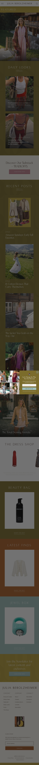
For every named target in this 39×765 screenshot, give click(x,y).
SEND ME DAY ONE (29, 388)
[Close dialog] (37, 372)
